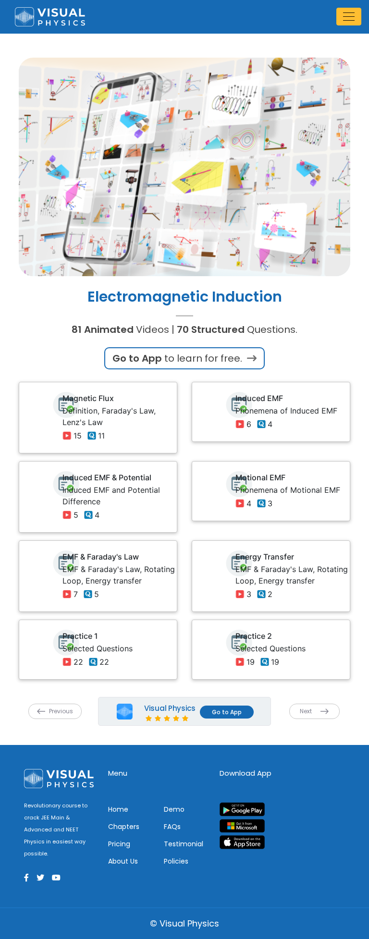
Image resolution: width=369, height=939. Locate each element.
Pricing (119, 844)
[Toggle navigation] (348, 16)
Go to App (227, 712)
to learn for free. (178, 358)
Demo (174, 809)
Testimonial (183, 844)
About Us (123, 861)
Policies (176, 861)
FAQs (172, 826)
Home (118, 809)
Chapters (123, 826)
